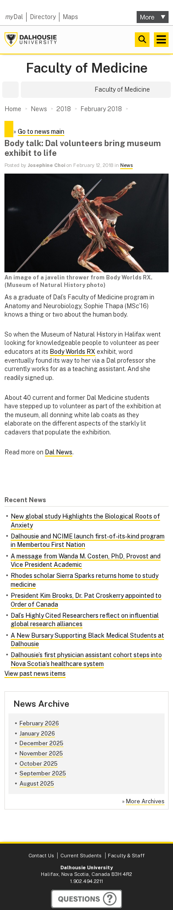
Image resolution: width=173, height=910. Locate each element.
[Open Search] (142, 39)
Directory (43, 16)
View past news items (35, 673)
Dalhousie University (30, 39)
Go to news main (41, 131)
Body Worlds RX (72, 351)
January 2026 (37, 733)
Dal (14, 16)
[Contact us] (86, 899)
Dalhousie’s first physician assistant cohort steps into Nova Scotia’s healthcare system (86, 659)
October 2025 (39, 763)
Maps (70, 16)
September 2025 (43, 773)
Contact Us (41, 855)
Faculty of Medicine (87, 68)
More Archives (145, 801)
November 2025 (41, 753)
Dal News (58, 452)
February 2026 (39, 723)
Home (12, 108)
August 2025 (37, 783)
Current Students (80, 855)
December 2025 (41, 743)
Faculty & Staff (126, 855)
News (126, 165)
